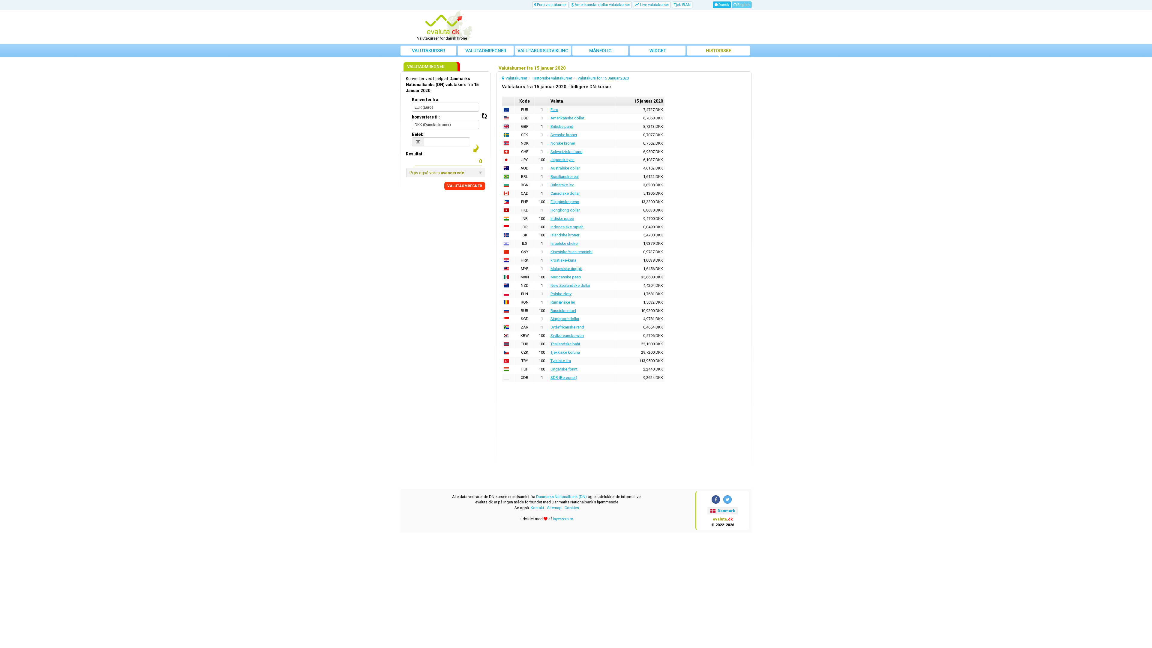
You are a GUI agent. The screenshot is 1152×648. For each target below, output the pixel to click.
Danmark (726, 510)
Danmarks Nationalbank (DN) (561, 496)
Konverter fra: (426, 99)
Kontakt (537, 508)
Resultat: (415, 154)
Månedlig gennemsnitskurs (600, 52)
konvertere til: (426, 117)
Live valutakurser (654, 4)
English (743, 5)
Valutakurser (428, 50)
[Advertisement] (620, 27)
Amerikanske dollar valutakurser (602, 4)
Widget (658, 50)
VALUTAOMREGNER (464, 186)
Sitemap (554, 508)
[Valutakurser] (444, 24)
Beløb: (418, 134)
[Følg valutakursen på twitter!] (727, 499)
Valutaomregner (485, 50)
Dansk (723, 5)
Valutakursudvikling (543, 50)
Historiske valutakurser (718, 52)
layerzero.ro (563, 519)
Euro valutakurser (551, 4)
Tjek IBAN (682, 4)
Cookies (572, 508)
